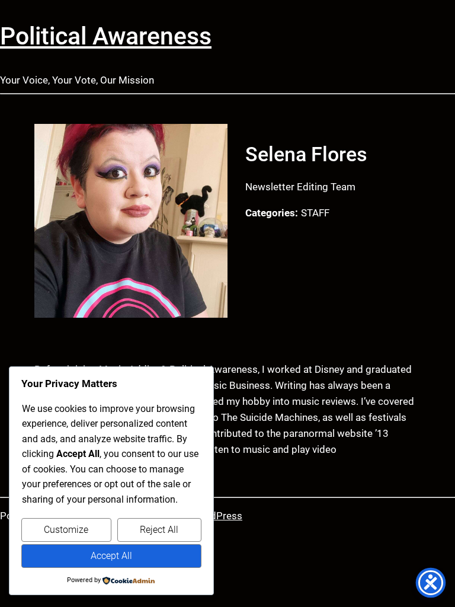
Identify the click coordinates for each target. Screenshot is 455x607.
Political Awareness (106, 36)
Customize (66, 529)
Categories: (271, 213)
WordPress (217, 516)
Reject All (159, 529)
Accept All (111, 555)
